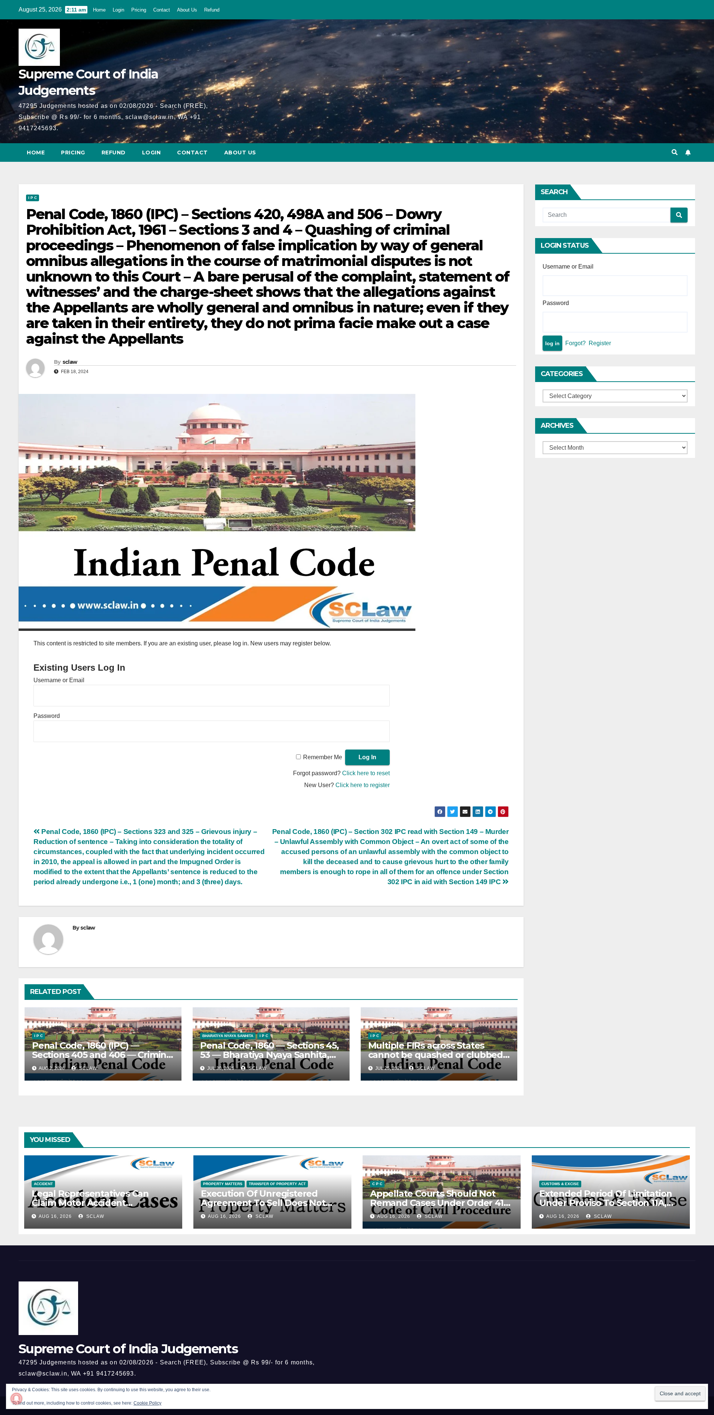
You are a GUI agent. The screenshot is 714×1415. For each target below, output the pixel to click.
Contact (161, 10)
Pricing (138, 10)
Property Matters (222, 1184)
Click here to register (362, 785)
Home (99, 10)
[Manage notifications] (16, 1399)
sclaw (69, 362)
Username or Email (58, 680)
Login (118, 10)
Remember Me (322, 757)
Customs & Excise (560, 1184)
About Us (187, 10)
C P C (377, 1184)
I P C (32, 198)
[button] (675, 152)
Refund (211, 10)
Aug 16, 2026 (55, 1216)
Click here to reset (366, 773)
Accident (43, 1184)
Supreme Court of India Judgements (128, 1349)
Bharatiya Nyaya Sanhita (227, 1036)
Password (46, 716)
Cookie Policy (147, 1403)
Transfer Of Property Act (277, 1184)
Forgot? (575, 343)
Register (600, 343)
